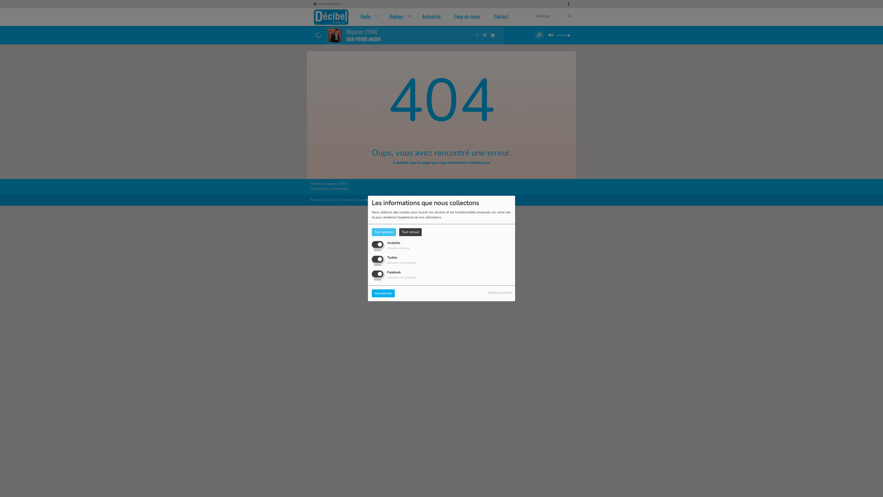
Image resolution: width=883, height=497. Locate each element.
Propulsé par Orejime (500, 292)
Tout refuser (410, 232)
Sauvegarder (383, 293)
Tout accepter (383, 232)
